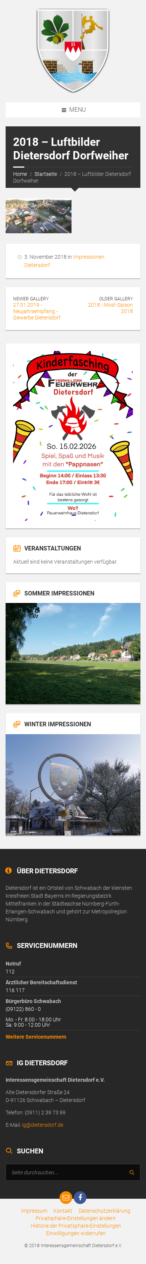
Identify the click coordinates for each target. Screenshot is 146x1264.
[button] (76, 1218)
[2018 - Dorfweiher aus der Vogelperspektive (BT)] (39, 215)
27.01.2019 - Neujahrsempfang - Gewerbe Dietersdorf (37, 311)
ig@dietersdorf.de (42, 1125)
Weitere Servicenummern (36, 1037)
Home (20, 174)
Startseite (45, 174)
